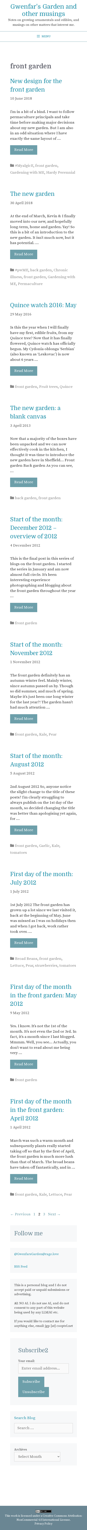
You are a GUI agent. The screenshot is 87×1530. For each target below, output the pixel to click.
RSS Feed (21, 1267)
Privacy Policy (43, 1524)
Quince (66, 386)
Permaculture (30, 284)
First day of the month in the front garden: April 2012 (41, 1110)
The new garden (32, 194)
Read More (23, 149)
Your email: (26, 1361)
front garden (46, 165)
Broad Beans (26, 958)
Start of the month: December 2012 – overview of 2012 (36, 528)
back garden (41, 270)
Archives (20, 1450)
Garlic (44, 845)
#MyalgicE (24, 165)
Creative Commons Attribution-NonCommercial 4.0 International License (49, 1518)
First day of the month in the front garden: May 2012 (43, 995)
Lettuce (17, 965)
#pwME (21, 270)
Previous (20, 1214)
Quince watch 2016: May (43, 305)
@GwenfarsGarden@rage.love (36, 1254)
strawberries (46, 965)
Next (54, 1214)
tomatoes (18, 852)
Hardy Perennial (60, 172)
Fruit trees (48, 386)
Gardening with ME (27, 172)
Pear (53, 734)
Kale (43, 734)
